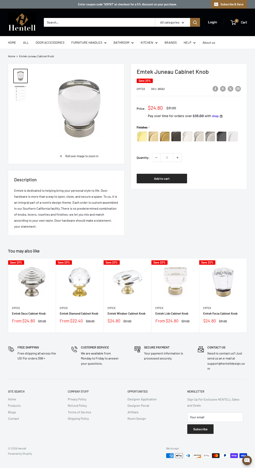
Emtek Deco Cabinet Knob (29, 313)
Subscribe (200, 429)
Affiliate (133, 412)
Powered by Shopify (20, 453)
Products (14, 405)
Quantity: (143, 157)
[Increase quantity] (177, 157)
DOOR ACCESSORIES (50, 42)
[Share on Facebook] (215, 88)
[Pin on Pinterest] (223, 88)
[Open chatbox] (247, 460)
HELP (187, 42)
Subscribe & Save (232, 4)
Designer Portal (138, 405)
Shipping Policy (78, 418)
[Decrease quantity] (156, 157)
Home (11, 56)
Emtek (141, 89)
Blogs (12, 412)
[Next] (247, 295)
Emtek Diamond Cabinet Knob (79, 313)
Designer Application (142, 399)
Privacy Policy (77, 399)
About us (209, 42)
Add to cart (162, 178)
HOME (12, 42)
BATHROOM (121, 42)
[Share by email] (238, 88)
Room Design (137, 418)
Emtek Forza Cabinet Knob (220, 313)
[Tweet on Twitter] (230, 88)
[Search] (195, 22)
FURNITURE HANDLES (86, 42)
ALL (26, 42)
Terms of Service (79, 412)
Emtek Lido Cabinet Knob (171, 313)
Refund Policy (77, 405)
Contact (13, 418)
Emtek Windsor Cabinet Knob (126, 313)
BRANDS (171, 42)
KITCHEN (147, 42)
